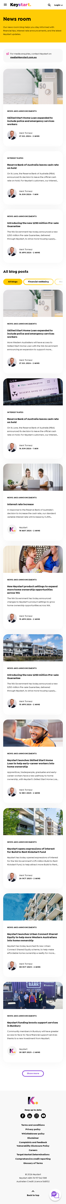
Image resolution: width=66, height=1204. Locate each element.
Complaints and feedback (33, 1142)
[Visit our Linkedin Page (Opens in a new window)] (29, 1115)
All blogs (12, 282)
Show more (33, 1073)
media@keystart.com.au (23, 57)
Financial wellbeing (38, 282)
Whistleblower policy (33, 1134)
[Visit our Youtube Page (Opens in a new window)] (43, 1115)
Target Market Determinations (33, 1154)
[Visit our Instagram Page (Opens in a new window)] (36, 1115)
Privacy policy (33, 1129)
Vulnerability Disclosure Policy (33, 1146)
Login (57, 5)
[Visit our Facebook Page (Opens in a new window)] (22, 1115)
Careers (33, 1150)
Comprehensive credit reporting (33, 1159)
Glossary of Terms (33, 1163)
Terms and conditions (33, 1125)
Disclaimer (33, 1138)
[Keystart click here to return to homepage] (20, 5)
